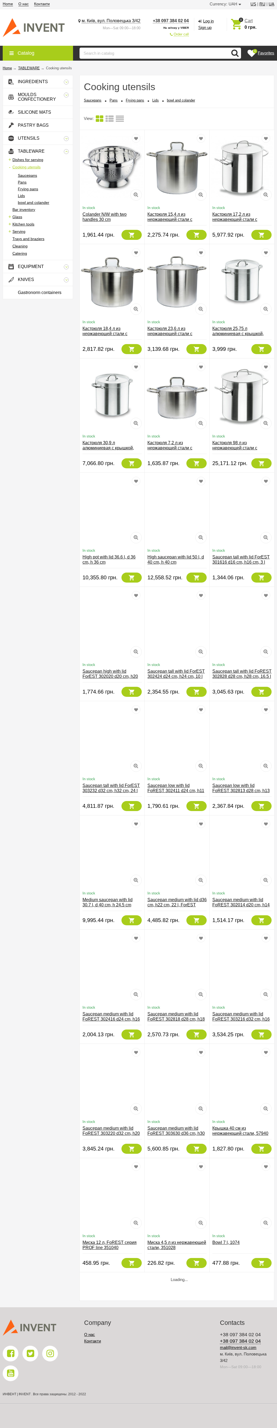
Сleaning (20, 246)
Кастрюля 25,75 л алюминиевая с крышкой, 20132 (238, 333)
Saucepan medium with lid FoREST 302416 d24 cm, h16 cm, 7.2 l (111, 1019)
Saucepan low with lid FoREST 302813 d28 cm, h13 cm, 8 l (241, 790)
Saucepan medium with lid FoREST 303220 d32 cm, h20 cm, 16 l (111, 1133)
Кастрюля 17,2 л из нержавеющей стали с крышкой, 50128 (234, 219)
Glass (17, 217)
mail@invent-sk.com (238, 1347)
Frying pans (28, 189)
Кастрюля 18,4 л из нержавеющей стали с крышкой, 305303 (105, 333)
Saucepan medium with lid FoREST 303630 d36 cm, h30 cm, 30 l (176, 1133)
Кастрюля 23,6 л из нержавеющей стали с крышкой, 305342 (169, 333)
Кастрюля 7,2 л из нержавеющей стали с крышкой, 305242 (169, 447)
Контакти (42, 4)
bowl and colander (33, 202)
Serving (18, 231)
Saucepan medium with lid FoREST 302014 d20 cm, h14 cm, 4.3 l (241, 904)
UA (271, 4)
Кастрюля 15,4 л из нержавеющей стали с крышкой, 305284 (169, 219)
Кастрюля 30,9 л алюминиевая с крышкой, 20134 (108, 447)
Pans (22, 182)
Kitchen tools (23, 224)
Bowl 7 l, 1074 (226, 1242)
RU (262, 4)
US (253, 4)
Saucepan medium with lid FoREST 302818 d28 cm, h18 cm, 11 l (176, 1019)
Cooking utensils (26, 167)
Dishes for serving (27, 160)
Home (8, 4)
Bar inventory (23, 209)
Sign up (205, 27)
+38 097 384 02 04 (171, 20)
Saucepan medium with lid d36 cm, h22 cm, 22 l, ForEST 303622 (177, 904)
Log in (208, 21)
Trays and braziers (28, 239)
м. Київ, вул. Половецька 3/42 (111, 20)
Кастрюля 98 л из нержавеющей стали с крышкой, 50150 (234, 447)
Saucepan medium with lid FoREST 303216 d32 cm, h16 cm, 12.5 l (241, 1019)
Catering (19, 253)
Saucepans (27, 175)
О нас (23, 4)
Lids (21, 196)
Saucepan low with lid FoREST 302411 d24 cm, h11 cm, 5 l (175, 790)
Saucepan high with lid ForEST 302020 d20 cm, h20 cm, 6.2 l (110, 676)
